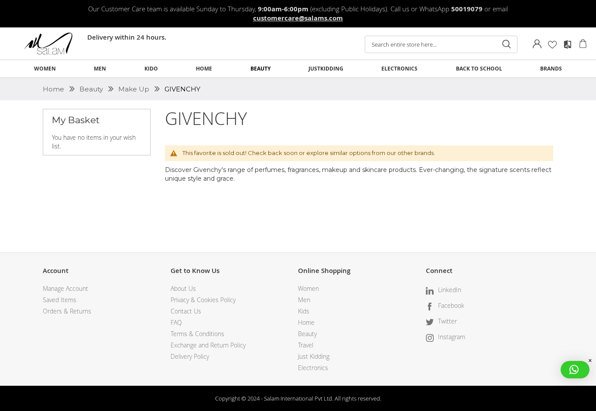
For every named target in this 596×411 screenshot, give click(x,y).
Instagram (451, 337)
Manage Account (65, 288)
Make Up (134, 89)
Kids (303, 311)
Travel (305, 345)
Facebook (451, 305)
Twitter (447, 321)
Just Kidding (313, 356)
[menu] (298, 68)
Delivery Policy (190, 356)
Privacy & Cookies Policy (203, 300)
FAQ (176, 322)
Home (54, 89)
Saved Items (59, 300)
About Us (183, 288)
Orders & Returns (67, 311)
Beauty (92, 89)
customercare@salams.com (298, 18)
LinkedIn (449, 290)
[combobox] (441, 44)
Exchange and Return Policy (208, 345)
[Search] (506, 44)
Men (304, 300)
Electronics (313, 368)
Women (308, 288)
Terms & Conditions (197, 334)
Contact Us (186, 311)
